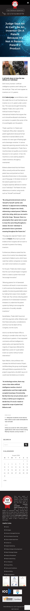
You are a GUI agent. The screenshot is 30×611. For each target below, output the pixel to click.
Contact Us (8, 542)
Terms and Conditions (11, 568)
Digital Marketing (10, 545)
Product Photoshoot (10, 555)
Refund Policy (9, 571)
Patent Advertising (10, 558)
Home (7, 526)
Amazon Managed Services (12, 533)
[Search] (26, 444)
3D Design (8, 530)
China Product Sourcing (11, 536)
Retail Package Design (11, 552)
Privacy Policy (9, 565)
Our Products (8, 561)
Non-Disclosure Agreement (15, 10)
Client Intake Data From (11, 539)
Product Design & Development (13, 549)
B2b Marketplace (9, 574)
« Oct (4, 480)
